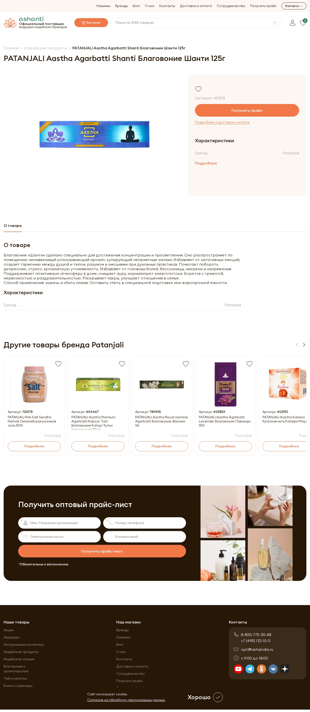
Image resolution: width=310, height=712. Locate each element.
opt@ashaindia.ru (257, 649)
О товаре (13, 225)
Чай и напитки (15, 678)
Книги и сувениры (18, 685)
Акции (9, 630)
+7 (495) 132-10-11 (256, 640)
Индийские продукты (21, 652)
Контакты (167, 6)
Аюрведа (11, 637)
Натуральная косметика (24, 644)
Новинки (103, 6)
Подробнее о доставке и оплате (222, 122)
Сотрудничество (231, 6)
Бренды (121, 6)
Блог (136, 6)
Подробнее (206, 163)
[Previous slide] (297, 344)
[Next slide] (304, 344)
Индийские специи (19, 659)
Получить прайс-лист (102, 551)
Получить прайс (263, 6)
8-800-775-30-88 (256, 634)
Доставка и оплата (196, 6)
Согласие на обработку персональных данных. (126, 700)
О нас (150, 6)
